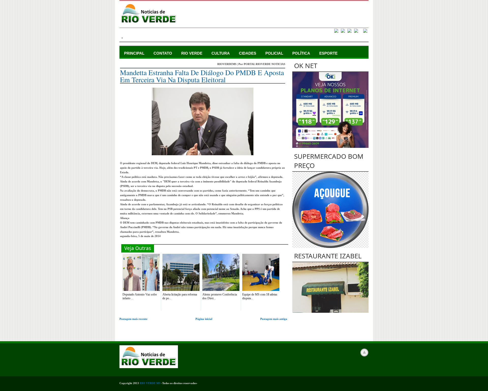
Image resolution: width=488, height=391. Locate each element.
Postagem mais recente (133, 318)
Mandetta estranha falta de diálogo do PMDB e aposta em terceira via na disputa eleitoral (202, 76)
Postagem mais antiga (273, 318)
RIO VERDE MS (150, 383)
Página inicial (203, 318)
